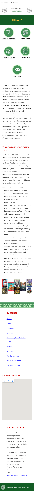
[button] (2, 2)
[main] (17, 19)
